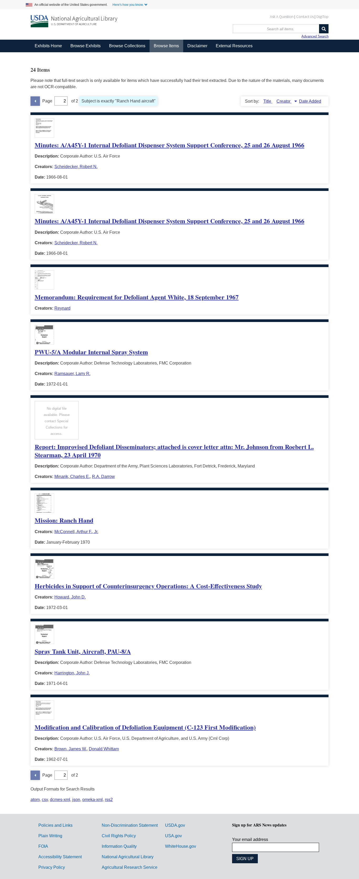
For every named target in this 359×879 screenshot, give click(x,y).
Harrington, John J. (72, 673)
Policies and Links (55, 825)
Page (47, 101)
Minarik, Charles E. (72, 476)
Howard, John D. (70, 597)
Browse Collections (127, 46)
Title (267, 101)
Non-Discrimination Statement (130, 825)
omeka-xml (92, 799)
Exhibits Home (48, 46)
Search (324, 28)
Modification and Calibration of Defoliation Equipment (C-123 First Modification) (145, 727)
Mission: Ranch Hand (64, 520)
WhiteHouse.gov (180, 846)
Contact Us (305, 16)
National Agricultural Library (84, 18)
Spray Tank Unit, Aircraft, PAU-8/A (83, 651)
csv (45, 799)
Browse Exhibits (85, 46)
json (76, 799)
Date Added (310, 101)
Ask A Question (282, 16)
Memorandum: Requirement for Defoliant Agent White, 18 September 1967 (137, 296)
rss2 (109, 799)
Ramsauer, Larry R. (72, 373)
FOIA (43, 846)
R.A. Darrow (103, 476)
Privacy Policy (51, 867)
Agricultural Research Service (129, 867)
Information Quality (119, 846)
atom (35, 799)
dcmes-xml (60, 799)
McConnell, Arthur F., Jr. (76, 531)
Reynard (62, 308)
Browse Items (166, 46)
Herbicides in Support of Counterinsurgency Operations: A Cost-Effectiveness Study (148, 585)
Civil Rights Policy (119, 836)
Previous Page (35, 101)
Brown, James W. (70, 749)
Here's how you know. (127, 5)
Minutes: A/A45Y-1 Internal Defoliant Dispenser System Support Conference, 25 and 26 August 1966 (169, 144)
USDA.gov (175, 825)
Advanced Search (315, 36)
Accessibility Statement (60, 857)
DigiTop (322, 16)
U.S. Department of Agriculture (74, 24)
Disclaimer (197, 46)
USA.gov (173, 836)
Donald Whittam (104, 749)
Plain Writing (50, 836)
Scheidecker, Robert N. (76, 166)
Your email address (250, 839)
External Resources (234, 46)
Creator (283, 101)
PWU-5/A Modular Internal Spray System (91, 351)
